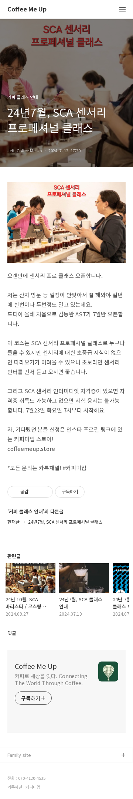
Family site (19, 754)
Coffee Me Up (27, 9)
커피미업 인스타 (24, 779)
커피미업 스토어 (24, 767)
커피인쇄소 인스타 (26, 791)
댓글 (11, 632)
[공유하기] (35, 491)
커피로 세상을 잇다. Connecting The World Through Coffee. (51, 679)
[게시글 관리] (44, 491)
